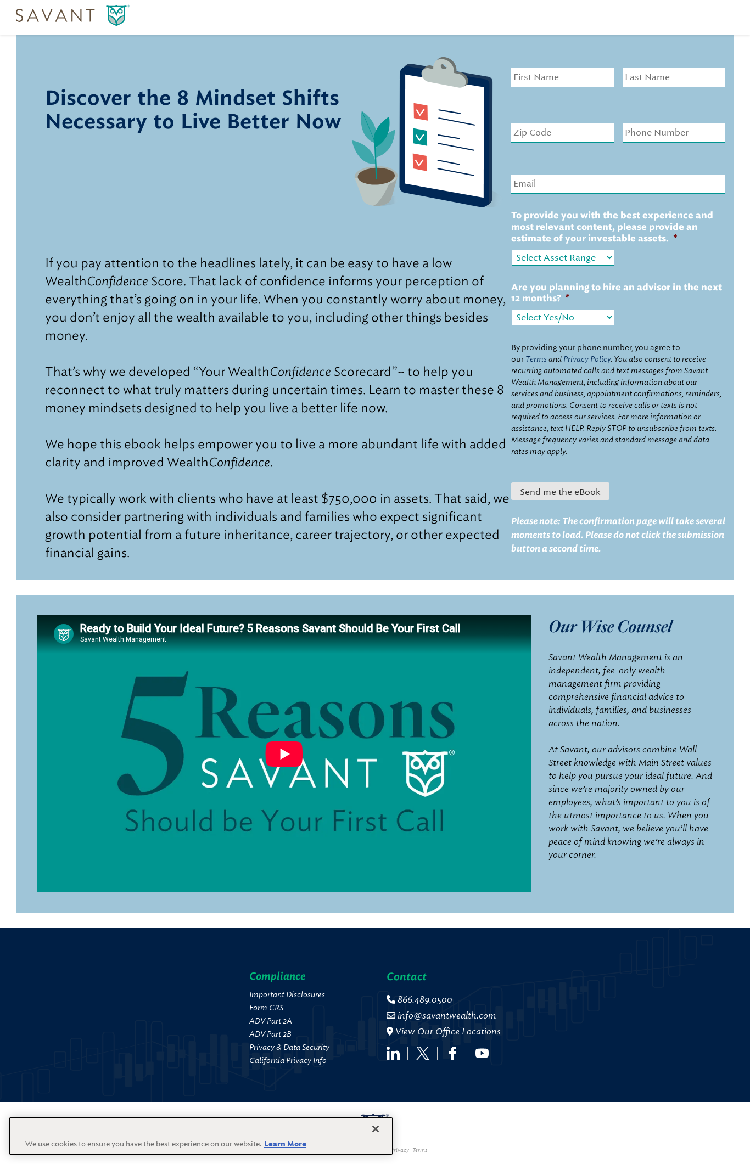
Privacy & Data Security (289, 1047)
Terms (419, 1150)
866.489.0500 (423, 999)
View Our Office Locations (447, 1031)
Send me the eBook (560, 492)
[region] (201, 1136)
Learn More (285, 1144)
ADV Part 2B (270, 1034)
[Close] (375, 1129)
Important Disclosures (287, 994)
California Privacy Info (288, 1060)
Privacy (399, 1150)
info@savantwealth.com (447, 1015)
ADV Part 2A (270, 1021)
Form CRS (266, 1008)
